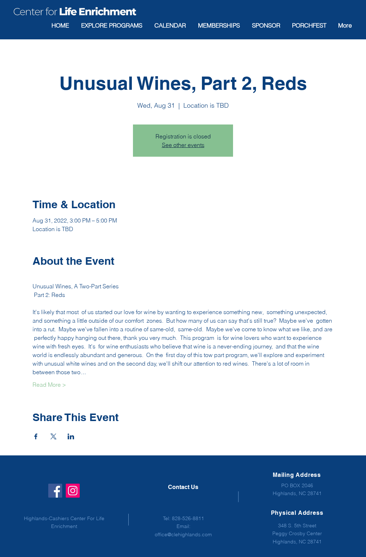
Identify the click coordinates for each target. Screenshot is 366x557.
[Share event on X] (53, 436)
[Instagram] (73, 491)
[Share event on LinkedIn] (71, 436)
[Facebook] (55, 491)
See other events (183, 144)
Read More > (49, 384)
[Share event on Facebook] (36, 436)
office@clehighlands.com (183, 534)
